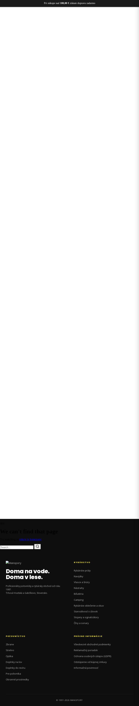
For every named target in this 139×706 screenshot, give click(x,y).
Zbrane (10, 644)
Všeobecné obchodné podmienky (92, 644)
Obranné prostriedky (17, 679)
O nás (10, 26)
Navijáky (78, 576)
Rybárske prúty (82, 570)
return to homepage (30, 539)
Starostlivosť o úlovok (86, 611)
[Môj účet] (2, 337)
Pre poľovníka (13, 673)
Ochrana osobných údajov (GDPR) (92, 656)
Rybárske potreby (17, 22)
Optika (9, 656)
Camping (78, 599)
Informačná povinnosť (86, 667)
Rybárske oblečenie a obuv (89, 605)
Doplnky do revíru (15, 667)
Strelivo (10, 650)
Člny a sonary (81, 623)
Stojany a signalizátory (86, 617)
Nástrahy (79, 588)
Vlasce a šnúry (82, 582)
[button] (69, 171)
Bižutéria (78, 593)
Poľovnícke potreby (18, 19)
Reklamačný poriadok (86, 650)
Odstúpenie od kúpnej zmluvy (90, 662)
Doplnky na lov (14, 662)
